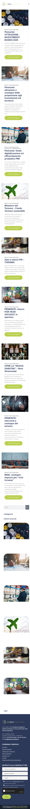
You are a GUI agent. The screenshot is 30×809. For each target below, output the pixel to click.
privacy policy (16, 781)
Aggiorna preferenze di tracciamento (11, 760)
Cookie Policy (16, 807)
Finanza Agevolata (13, 29)
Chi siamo (4, 747)
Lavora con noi (6, 756)
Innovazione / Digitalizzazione (13, 148)
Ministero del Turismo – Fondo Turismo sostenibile (15, 208)
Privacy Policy (24, 807)
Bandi (6, 29)
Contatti (4, 758)
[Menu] (28, 4)
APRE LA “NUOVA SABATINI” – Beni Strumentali (14, 368)
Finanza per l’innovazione (8, 751)
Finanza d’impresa (6, 753)
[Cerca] (27, 507)
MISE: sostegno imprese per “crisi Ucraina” (14, 477)
